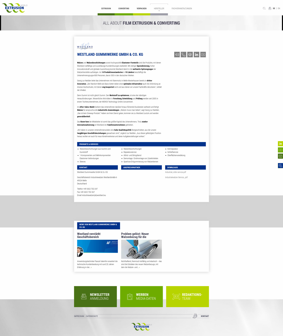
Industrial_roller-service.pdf (175, 172)
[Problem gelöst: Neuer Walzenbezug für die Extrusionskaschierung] (141, 249)
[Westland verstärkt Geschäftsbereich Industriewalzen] (97, 249)
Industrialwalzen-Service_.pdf (176, 177)
